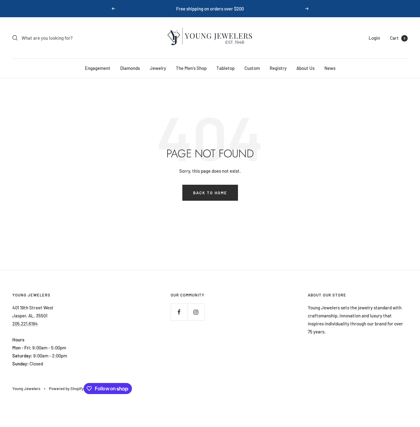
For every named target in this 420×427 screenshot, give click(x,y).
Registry (278, 68)
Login (374, 38)
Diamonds (130, 68)
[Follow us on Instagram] (196, 312)
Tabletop (225, 68)
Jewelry (158, 68)
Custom (252, 68)
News (329, 68)
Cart (397, 38)
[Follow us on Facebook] (179, 312)
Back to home (210, 192)
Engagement (97, 68)
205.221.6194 (25, 323)
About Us (305, 68)
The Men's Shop (191, 68)
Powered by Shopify (66, 388)
